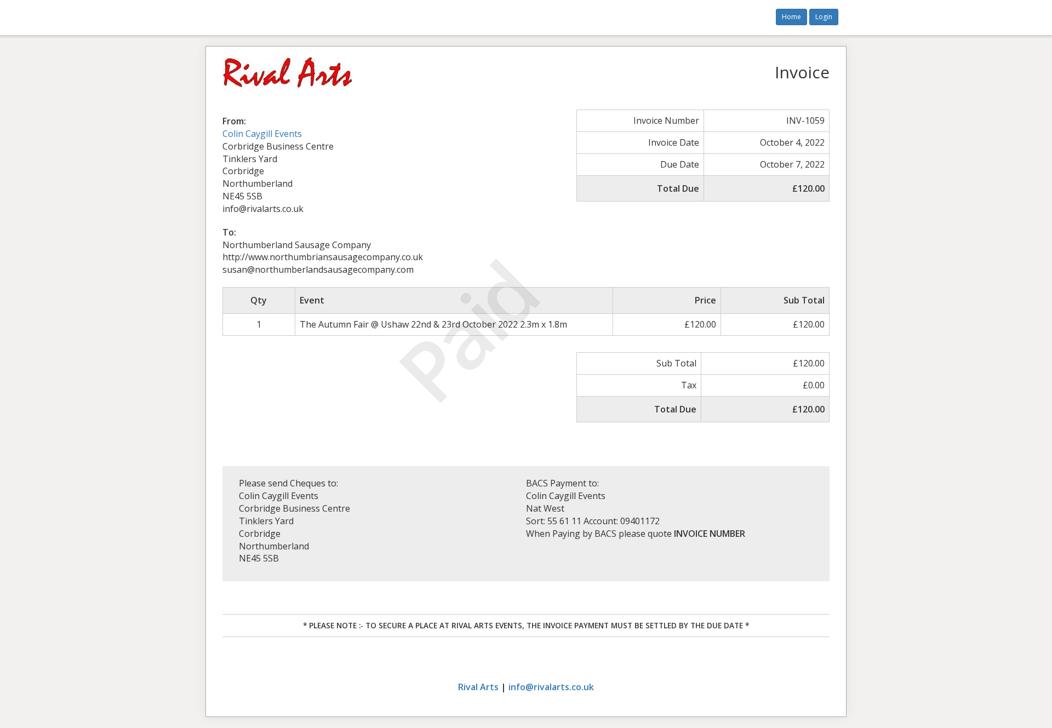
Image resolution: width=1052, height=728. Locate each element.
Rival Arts (478, 687)
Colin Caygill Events (262, 134)
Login (823, 16)
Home (791, 16)
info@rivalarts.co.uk (551, 687)
